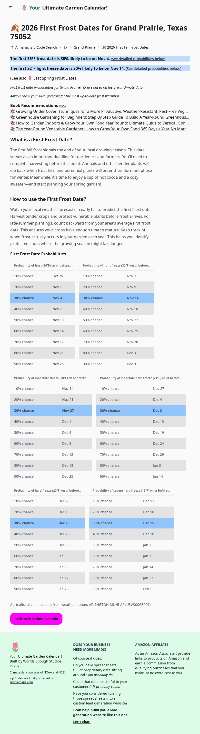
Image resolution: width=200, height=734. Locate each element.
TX (65, 47)
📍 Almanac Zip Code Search (33, 47)
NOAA (48, 672)
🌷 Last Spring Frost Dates (52, 78)
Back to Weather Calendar (36, 618)
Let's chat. (81, 721)
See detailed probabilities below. (138, 58)
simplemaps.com (21, 682)
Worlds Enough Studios (42, 661)
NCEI (62, 672)
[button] (10, 8)
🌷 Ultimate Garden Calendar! (64, 7)
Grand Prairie (85, 47)
